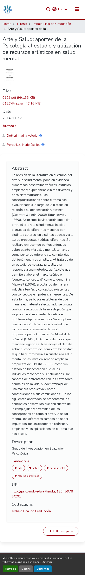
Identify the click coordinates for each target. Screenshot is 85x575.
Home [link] (6, 24)
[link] (42, 97)
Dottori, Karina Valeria (22, 136)
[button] (7, 9)
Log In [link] (62, 9)
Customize (43, 569)
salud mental (57, 468)
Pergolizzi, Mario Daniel (23, 145)
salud (35, 468)
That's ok (10, 569)
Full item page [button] (62, 531)
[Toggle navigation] (77, 9)
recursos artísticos (28, 476)
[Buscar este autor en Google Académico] (40, 135)
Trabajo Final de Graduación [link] (51, 24)
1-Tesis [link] (21, 24)
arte (20, 468)
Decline (26, 569)
